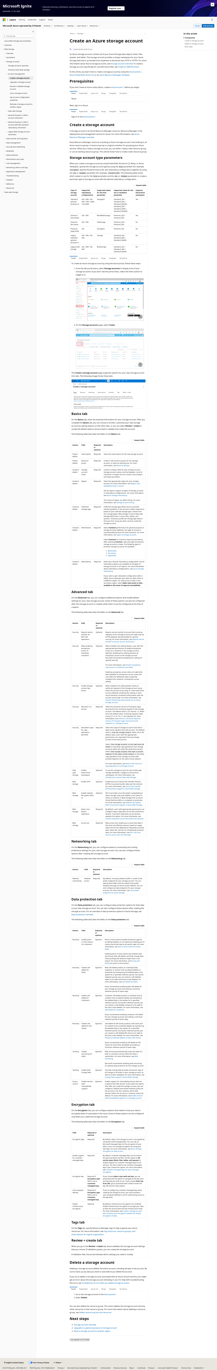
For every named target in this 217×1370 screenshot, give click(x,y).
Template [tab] (112, 93)
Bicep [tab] (103, 93)
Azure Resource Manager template (114, 75)
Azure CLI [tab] (94, 93)
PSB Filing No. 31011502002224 (41, 1368)
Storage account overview (122, 63)
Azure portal (134, 72)
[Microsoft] (4, 19)
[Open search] (212, 20)
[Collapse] (33, 31)
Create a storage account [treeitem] (19, 78)
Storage (80, 33)
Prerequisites (190, 38)
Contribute (141, 1368)
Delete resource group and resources (95, 1312)
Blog (131, 1368)
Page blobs (112, 555)
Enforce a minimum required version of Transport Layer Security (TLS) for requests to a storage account (122, 720)
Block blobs (112, 551)
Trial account (208, 26)
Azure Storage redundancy (117, 495)
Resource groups (123, 465)
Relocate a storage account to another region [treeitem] (21, 105)
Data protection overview (82, 914)
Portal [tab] (73, 93)
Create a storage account (194, 41)
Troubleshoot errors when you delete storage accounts (105, 1283)
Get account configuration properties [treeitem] (20, 98)
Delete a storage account (194, 44)
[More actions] (145, 33)
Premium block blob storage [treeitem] (18, 70)
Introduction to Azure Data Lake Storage (120, 777)
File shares (112, 553)
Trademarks (198, 1368)
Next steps (189, 47)
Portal (197, 26)
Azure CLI (90, 75)
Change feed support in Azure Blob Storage (121, 1077)
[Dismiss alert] (212, 4)
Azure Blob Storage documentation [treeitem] (18, 41)
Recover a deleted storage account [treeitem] (20, 87)
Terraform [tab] (123, 93)
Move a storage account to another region (92, 1331)
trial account (116, 87)
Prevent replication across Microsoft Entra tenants (124, 819)
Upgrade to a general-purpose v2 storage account (95, 1328)
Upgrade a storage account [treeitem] (20, 82)
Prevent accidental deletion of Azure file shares (123, 1038)
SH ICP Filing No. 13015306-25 (14, 1368)
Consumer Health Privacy (167, 1368)
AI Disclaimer (106, 1368)
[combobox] (18, 36)
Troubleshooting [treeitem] (12, 176)
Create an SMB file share (128, 67)
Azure (72, 33)
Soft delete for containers (114, 1010)
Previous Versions (120, 1368)
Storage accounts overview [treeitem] (18, 66)
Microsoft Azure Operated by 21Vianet (81, 1368)
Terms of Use (186, 1368)
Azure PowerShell (77, 75)
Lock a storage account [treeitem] (18, 93)
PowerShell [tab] (83, 93)
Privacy (60, 1368)
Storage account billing (125, 502)
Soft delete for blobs (130, 982)
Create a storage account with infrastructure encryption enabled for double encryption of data (122, 1213)
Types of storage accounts (126, 535)
